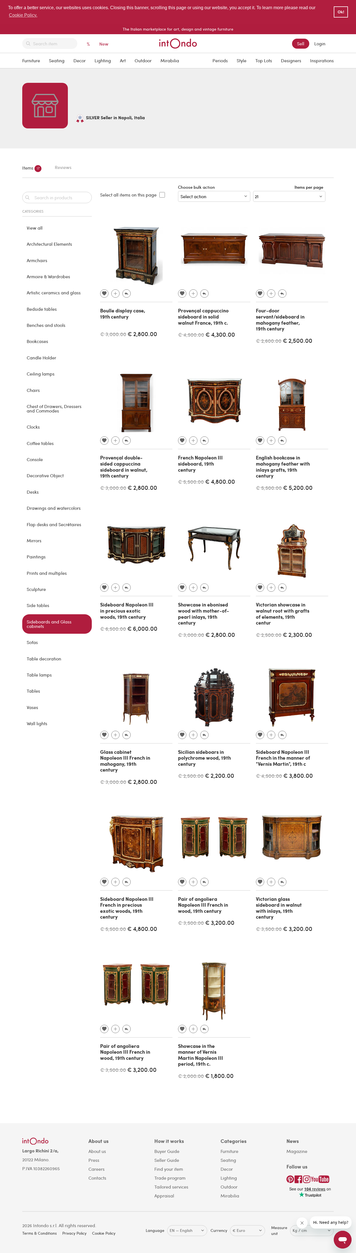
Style (241, 60)
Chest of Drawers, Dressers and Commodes (54, 408)
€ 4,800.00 (220, 481)
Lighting (103, 60)
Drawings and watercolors (54, 508)
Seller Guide (166, 1160)
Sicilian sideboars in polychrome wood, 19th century (204, 757)
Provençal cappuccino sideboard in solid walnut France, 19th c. (203, 316)
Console (35, 459)
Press (93, 1160)
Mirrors (34, 540)
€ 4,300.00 (220, 334)
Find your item (168, 1169)
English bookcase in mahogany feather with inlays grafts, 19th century (283, 466)
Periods (220, 60)
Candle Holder (41, 358)
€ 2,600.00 (268, 340)
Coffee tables (40, 443)
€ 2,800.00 (142, 334)
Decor (79, 60)
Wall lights (37, 723)
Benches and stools (46, 325)
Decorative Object (45, 475)
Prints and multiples (47, 573)
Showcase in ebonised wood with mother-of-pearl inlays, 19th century (203, 613)
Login (319, 43)
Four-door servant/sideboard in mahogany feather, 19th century (280, 319)
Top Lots (263, 60)
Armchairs (37, 260)
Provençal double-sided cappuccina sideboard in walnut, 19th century (123, 466)
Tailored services (171, 1187)
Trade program (170, 1178)
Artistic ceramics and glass (54, 292)
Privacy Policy (74, 1233)
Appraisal (164, 1196)
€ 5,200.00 (298, 487)
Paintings (36, 557)
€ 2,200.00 (219, 775)
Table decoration (44, 659)
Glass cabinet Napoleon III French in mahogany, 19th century (125, 761)
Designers (291, 60)
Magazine (296, 1151)
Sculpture (36, 589)
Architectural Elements (49, 244)
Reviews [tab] (63, 167)
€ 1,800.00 (219, 1075)
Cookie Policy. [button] (23, 15)
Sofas (32, 642)
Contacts (97, 1178)
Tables (33, 691)
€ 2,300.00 (297, 634)
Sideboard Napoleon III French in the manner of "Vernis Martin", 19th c (283, 757)
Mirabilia (169, 60)
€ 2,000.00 (191, 1075)
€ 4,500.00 (191, 334)
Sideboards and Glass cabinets (49, 624)
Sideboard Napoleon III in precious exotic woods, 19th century (127, 610)
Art (123, 60)
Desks (33, 492)
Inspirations (322, 60)
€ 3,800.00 (298, 775)
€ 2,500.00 (297, 340)
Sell (300, 43)
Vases (32, 707)
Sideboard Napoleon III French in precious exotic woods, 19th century (127, 908)
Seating (57, 60)
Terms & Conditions (39, 1233)
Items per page (310, 187)
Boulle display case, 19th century (122, 313)
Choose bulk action (196, 187)
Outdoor (143, 60)
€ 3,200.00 (219, 922)
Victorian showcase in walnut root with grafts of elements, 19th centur (282, 613)
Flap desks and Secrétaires (54, 524)
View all (35, 228)
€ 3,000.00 (113, 333)
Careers (96, 1169)
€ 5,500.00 (191, 481)
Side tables (38, 605)
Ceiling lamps (41, 374)
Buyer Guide (166, 1151)
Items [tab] (30, 168)
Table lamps (39, 675)
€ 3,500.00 (191, 922)
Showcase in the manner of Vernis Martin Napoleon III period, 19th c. (200, 1055)
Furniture (31, 60)
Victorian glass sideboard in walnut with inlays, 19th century (279, 908)
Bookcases (37, 341)
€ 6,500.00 (113, 628)
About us (97, 1151)
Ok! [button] (341, 12)
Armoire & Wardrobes (48, 276)
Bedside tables (42, 309)
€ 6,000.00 (142, 628)
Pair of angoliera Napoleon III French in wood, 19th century (203, 904)
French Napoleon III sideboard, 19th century (200, 463)
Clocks (33, 427)
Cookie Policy (103, 1233)
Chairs (33, 390)
